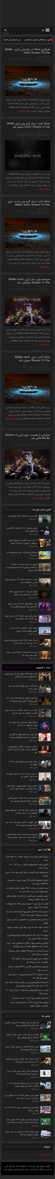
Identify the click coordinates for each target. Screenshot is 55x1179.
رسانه (34, 135)
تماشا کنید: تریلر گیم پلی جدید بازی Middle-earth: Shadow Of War (29, 203)
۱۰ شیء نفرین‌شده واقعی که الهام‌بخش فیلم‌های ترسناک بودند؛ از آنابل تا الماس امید (22, 749)
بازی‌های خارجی (28, 59)
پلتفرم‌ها (28, 135)
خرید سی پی (44, 1154)
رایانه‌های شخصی (15, 59)
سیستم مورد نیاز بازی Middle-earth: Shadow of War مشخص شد (29, 281)
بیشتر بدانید (24, 111)
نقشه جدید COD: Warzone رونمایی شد (22, 516)
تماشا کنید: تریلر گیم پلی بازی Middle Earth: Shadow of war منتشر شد (28, 125)
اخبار (45, 59)
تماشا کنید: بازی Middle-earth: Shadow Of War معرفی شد (32, 359)
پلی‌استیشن (46, 61)
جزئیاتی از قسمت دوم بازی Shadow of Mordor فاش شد (27, 436)
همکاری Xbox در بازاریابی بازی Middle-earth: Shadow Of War (27, 51)
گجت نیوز (42, 849)
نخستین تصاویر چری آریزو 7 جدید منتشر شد (30, 998)
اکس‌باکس (39, 59)
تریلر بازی (17, 133)
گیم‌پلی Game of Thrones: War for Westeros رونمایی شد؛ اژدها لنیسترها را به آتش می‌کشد (21, 567)
